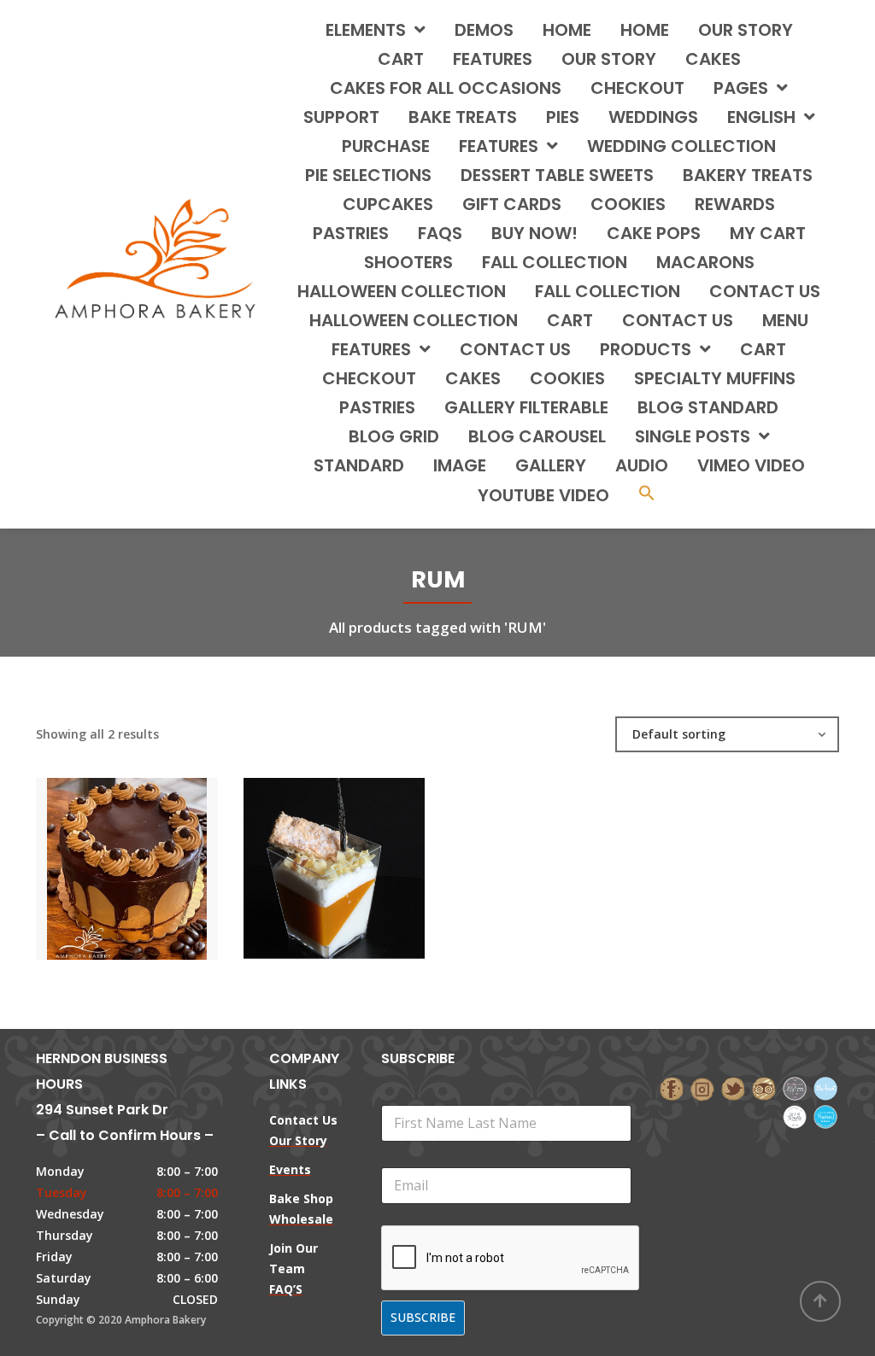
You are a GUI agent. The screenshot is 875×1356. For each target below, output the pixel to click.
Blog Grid (394, 436)
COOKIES (628, 204)
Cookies (567, 378)
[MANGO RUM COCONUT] (305, 861)
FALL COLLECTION (554, 262)
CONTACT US (764, 291)
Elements (366, 30)
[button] (646, 495)
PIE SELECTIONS (368, 175)
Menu (785, 320)
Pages (741, 88)
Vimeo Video (751, 465)
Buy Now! (534, 233)
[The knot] (825, 1087)
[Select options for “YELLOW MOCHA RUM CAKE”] (155, 861)
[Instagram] (702, 1087)
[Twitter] (733, 1087)
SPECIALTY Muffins (715, 378)
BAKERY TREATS (748, 175)
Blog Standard (707, 407)
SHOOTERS (408, 262)
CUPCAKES (388, 204)
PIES (562, 117)
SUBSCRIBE (423, 1317)
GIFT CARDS (511, 204)
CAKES (713, 59)
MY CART (768, 233)
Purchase (386, 146)
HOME (567, 30)
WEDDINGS (653, 117)
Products (645, 349)
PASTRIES (351, 233)
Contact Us (515, 349)
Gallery (550, 465)
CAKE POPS (654, 233)
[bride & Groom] (794, 1087)
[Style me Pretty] (794, 1115)
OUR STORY (608, 59)
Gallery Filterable (526, 407)
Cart (401, 59)
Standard (359, 465)
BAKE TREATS (462, 117)
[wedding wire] (825, 1115)
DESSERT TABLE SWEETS (557, 175)
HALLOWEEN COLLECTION (401, 291)
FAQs (440, 233)
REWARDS (735, 204)
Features (492, 59)
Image (459, 465)
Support (341, 117)
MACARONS (705, 262)
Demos (484, 30)
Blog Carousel (537, 436)
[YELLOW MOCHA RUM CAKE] (97, 861)
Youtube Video (543, 495)
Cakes (473, 378)
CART (570, 320)
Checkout (637, 88)
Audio (641, 465)
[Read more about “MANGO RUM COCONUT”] (363, 861)
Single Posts (692, 436)
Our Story (745, 30)
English (761, 117)
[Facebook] (671, 1087)
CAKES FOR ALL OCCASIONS (445, 88)
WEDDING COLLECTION (681, 146)
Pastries (377, 407)
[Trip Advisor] (764, 1087)
